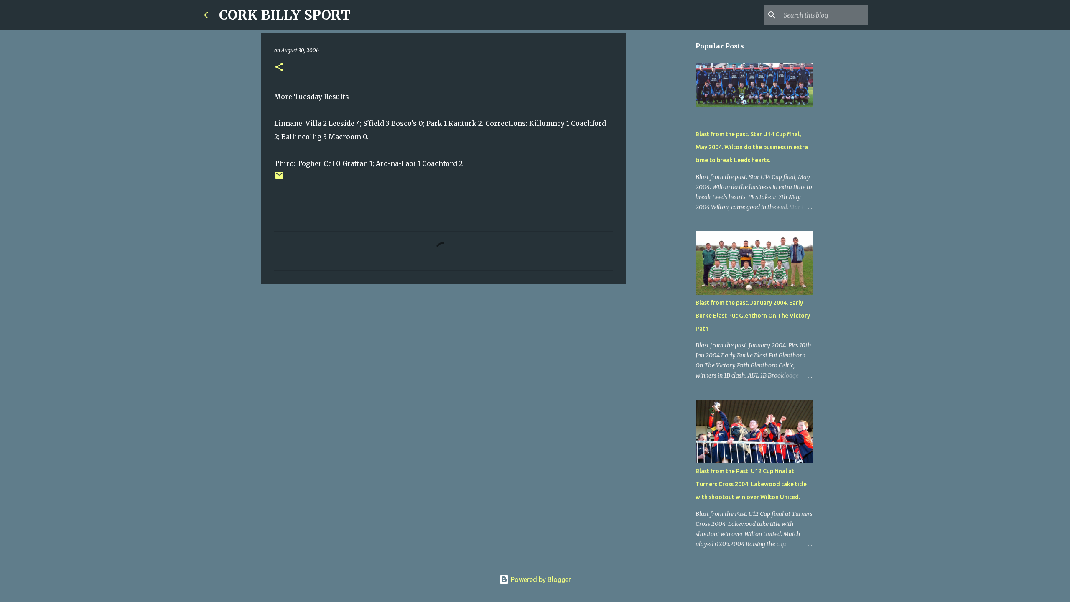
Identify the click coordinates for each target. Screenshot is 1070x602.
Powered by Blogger (540, 579)
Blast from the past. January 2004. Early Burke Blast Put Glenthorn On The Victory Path (753, 315)
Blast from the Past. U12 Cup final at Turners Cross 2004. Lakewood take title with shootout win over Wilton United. (751, 484)
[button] (279, 67)
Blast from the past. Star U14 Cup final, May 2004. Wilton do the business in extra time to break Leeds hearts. (752, 147)
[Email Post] (279, 178)
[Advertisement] (443, 355)
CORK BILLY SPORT (285, 15)
